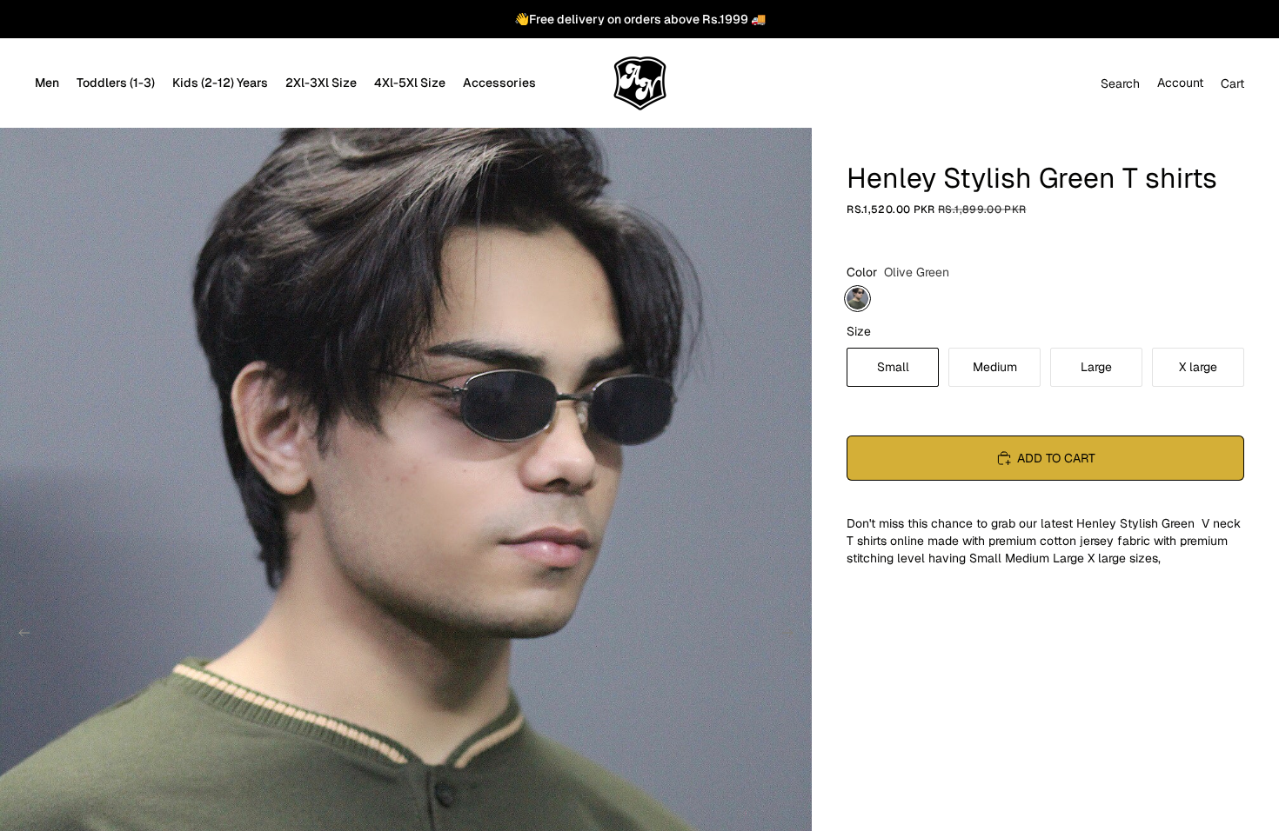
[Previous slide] (19, 635)
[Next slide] (792, 635)
